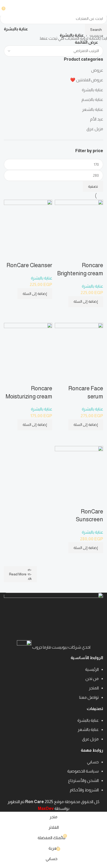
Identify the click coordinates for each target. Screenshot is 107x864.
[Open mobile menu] (101, 8)
